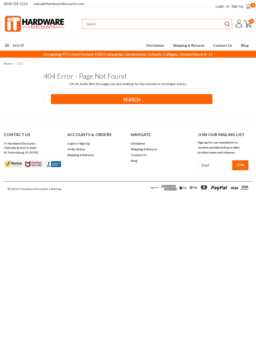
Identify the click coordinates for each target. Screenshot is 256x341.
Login (220, 6)
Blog (244, 45)
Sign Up (238, 6)
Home (8, 63)
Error (21, 63)
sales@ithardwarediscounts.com (59, 3)
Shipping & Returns (188, 45)
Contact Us (222, 45)
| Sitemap (55, 189)
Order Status (76, 149)
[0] (246, 6)
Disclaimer (155, 45)
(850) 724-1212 (16, 3)
